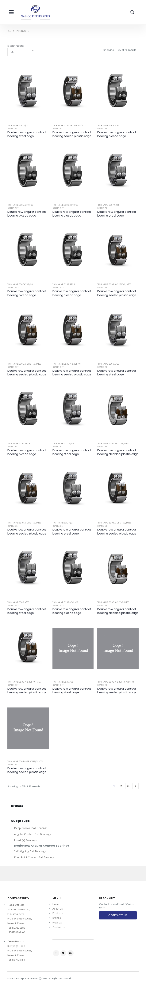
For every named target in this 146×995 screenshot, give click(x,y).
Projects (57, 922)
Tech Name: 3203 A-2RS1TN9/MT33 (114, 522)
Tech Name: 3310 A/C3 (18, 125)
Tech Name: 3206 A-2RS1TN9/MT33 (24, 681)
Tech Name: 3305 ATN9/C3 (20, 205)
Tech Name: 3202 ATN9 (63, 284)
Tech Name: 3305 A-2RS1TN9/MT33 (24, 363)
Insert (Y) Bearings (25, 840)
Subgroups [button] (20, 821)
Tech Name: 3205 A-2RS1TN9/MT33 (69, 125)
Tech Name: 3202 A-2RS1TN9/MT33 (114, 284)
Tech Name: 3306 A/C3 (108, 363)
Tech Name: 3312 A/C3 (63, 522)
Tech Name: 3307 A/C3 (108, 205)
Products (57, 913)
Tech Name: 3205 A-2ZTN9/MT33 (113, 443)
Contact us (58, 927)
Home (55, 904)
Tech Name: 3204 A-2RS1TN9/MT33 (24, 522)
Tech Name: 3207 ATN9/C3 (65, 602)
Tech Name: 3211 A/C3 (62, 681)
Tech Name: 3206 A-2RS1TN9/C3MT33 (115, 681)
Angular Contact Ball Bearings (32, 834)
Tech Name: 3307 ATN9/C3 (20, 284)
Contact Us (118, 915)
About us (57, 908)
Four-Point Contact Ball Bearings (34, 857)
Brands (56, 917)
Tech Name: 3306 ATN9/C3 (65, 205)
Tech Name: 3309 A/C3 (18, 602)
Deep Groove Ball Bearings (31, 828)
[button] (132, 12)
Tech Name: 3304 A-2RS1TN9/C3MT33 (25, 761)
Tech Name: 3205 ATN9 (18, 443)
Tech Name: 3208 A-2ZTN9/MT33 (113, 602)
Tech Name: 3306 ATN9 (108, 125)
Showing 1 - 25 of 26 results (119, 50)
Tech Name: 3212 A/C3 (63, 443)
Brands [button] (17, 806)
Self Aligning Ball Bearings (30, 851)
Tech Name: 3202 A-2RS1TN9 (66, 363)
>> (128, 786)
